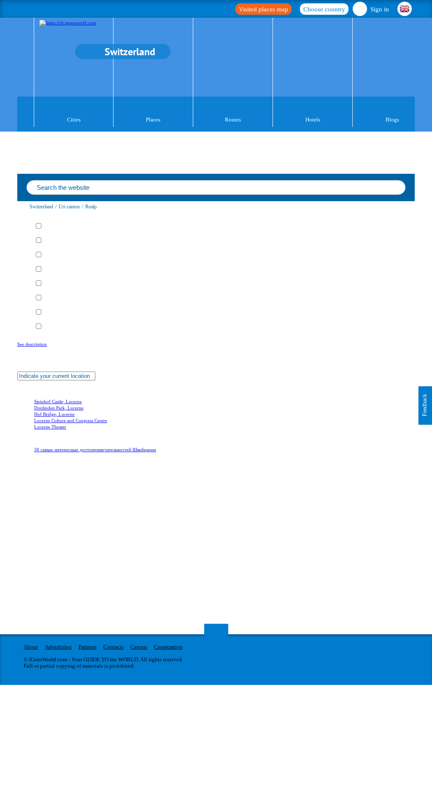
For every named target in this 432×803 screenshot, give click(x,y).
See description (32, 344)
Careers (138, 647)
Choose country (324, 9)
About (31, 647)
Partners (87, 647)
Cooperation (168, 647)
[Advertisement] (68, 560)
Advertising (58, 647)
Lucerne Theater (50, 426)
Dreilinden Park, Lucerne (59, 407)
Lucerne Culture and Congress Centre (70, 420)
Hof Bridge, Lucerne (54, 414)
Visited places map (263, 9)
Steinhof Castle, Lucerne (58, 401)
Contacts (113, 647)
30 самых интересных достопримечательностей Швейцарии (95, 449)
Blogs (392, 119)
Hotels (312, 119)
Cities (74, 119)
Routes (233, 119)
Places (153, 119)
